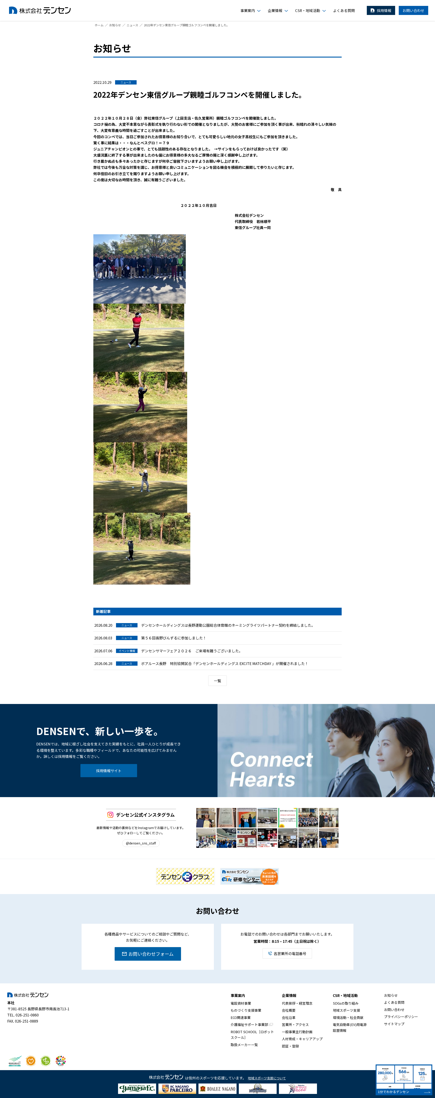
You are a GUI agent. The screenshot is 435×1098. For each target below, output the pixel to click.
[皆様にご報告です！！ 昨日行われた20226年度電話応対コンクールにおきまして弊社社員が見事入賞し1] (206, 817)
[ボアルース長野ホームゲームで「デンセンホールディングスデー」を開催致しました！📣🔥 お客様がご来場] (247, 838)
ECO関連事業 (241, 1017)
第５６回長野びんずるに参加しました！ (173, 638)
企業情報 (289, 995)
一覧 (217, 680)
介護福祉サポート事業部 (249, 1024)
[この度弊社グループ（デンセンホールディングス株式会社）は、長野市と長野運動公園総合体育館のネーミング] (247, 817)
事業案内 (238, 995)
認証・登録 (290, 1046)
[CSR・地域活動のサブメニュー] (324, 11)
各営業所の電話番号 (290, 953)
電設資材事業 (241, 1003)
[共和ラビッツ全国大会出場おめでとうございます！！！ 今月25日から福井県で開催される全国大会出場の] (328, 817)
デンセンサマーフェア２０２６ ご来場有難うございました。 (191, 650)
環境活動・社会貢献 (348, 1017)
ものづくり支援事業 (246, 1010)
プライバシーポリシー (401, 1016)
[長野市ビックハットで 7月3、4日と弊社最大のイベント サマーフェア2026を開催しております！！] (226, 838)
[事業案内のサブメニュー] (259, 11)
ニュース (126, 82)
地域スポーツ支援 (346, 1010)
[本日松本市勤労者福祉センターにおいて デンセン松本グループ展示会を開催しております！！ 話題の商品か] (308, 838)
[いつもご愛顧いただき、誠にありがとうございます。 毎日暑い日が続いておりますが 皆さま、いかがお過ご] (287, 817)
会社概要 (288, 1010)
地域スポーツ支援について (267, 1078)
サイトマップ (394, 1023)
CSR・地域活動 (345, 995)
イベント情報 (127, 651)
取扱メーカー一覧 (244, 1044)
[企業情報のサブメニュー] (286, 11)
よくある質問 (394, 1002)
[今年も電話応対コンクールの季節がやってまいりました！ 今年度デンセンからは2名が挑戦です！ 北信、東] (226, 817)
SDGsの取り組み (345, 1003)
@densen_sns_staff (141, 843)
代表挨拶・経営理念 (297, 1003)
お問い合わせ (394, 1009)
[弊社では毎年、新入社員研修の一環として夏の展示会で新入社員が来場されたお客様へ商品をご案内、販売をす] (328, 838)
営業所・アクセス (295, 1024)
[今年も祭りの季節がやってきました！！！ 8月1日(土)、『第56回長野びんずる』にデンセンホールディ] (308, 817)
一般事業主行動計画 (297, 1031)
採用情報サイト (108, 770)
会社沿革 (288, 1017)
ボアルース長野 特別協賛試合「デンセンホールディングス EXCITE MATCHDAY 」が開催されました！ (224, 663)
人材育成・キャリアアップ (302, 1038)
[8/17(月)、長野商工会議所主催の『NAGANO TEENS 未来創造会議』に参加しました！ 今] (267, 817)
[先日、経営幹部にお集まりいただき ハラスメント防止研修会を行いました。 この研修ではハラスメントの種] (287, 838)
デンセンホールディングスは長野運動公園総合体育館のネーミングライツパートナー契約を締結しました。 (228, 625)
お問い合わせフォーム (151, 953)
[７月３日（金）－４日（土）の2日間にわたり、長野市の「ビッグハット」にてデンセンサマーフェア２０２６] (206, 838)
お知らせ (391, 995)
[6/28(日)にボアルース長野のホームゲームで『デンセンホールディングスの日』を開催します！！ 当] (267, 838)
